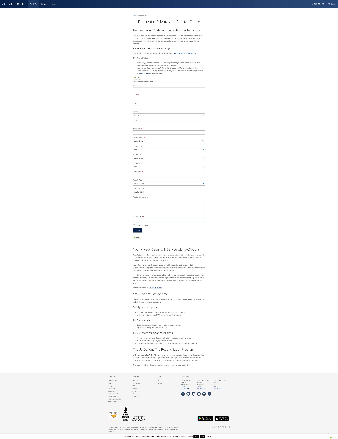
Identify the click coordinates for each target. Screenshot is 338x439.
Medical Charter (112, 401)
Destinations (111, 391)
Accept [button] (196, 436)
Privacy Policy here (155, 288)
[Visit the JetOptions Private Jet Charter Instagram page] (204, 394)
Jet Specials (111, 388)
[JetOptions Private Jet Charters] (12, 4)
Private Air (33, 4)
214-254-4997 (201, 388)
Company (44, 4)
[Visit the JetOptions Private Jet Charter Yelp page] (209, 394)
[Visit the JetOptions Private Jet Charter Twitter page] (188, 394)
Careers (134, 388)
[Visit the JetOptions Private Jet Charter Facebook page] (183, 394)
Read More (210, 436)
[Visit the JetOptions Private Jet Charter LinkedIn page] (193, 394)
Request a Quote (113, 380)
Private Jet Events (113, 393)
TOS (133, 393)
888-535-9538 (319, 4)
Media (54, 4)
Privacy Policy (144, 73)
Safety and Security (113, 386)
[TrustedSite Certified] (137, 78)
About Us (135, 380)
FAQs (133, 386)
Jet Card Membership (114, 396)
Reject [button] (202, 436)
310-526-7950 (185, 388)
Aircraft (110, 383)
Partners (159, 383)
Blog (158, 380)
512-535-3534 (218, 388)
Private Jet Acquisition (114, 399)
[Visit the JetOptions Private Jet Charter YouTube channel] (199, 394)
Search (333, 4)
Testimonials (136, 383)
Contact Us (135, 396)
